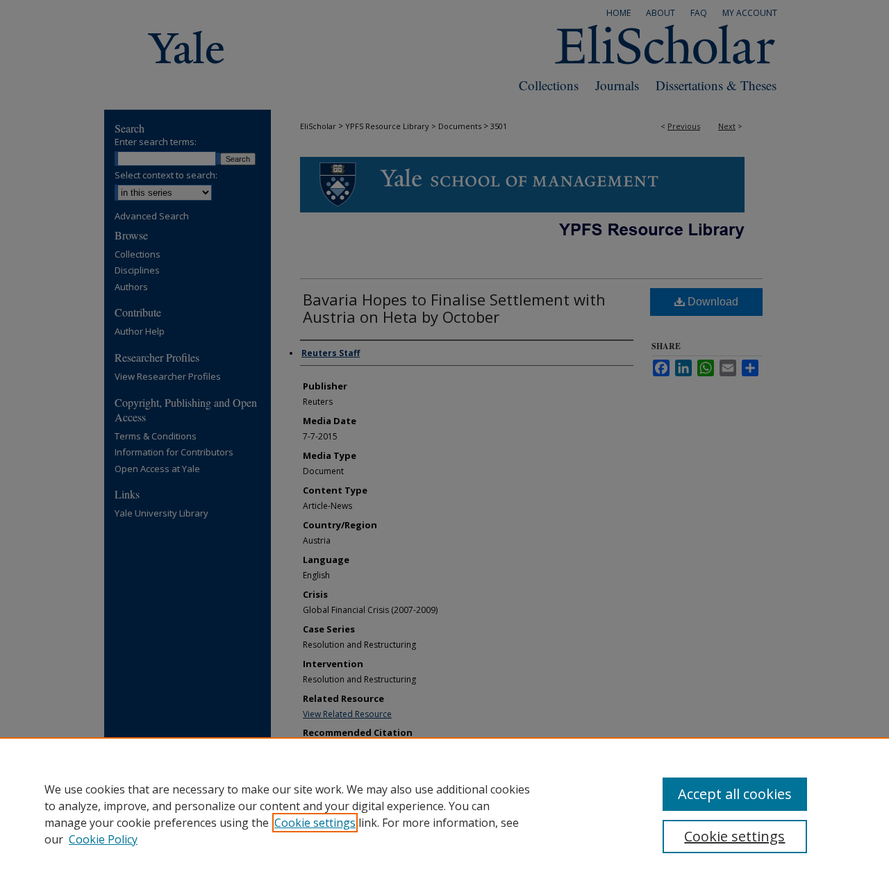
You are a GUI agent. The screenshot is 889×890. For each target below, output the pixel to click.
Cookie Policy (103, 839)
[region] (444, 813)
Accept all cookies (735, 793)
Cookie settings (315, 822)
